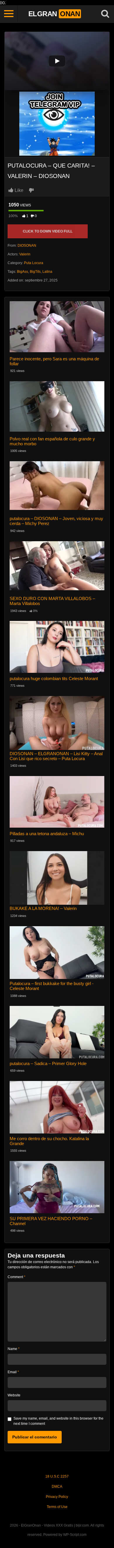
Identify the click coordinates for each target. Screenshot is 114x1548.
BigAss (22, 272)
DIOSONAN (27, 246)
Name (14, 1349)
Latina (47, 272)
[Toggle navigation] (9, 14)
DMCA (57, 1487)
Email (13, 1372)
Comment (16, 1277)
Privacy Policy (57, 1497)
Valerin (24, 254)
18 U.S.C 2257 (57, 1476)
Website (14, 1395)
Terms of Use (57, 1507)
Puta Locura (33, 263)
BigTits (35, 272)
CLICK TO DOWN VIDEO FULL (47, 231)
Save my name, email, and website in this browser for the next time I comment (58, 1421)
